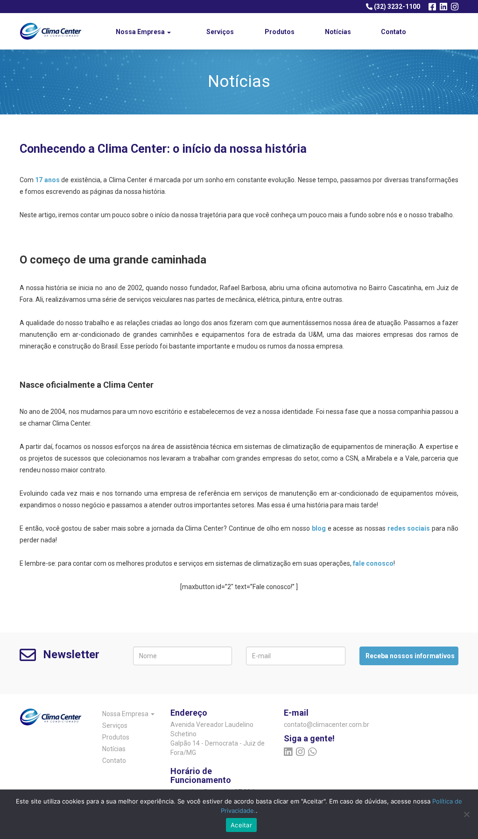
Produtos (280, 32)
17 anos (47, 180)
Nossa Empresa (141, 32)
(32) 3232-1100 (396, 6)
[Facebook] (432, 7)
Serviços (220, 32)
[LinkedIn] (443, 7)
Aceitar (241, 825)
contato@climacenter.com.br (314, 724)
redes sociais (408, 528)
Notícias (338, 32)
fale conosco (373, 563)
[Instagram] (454, 7)
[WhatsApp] (312, 752)
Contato (393, 32)
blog (319, 528)
